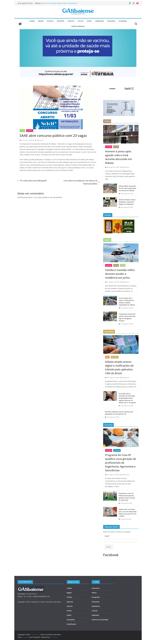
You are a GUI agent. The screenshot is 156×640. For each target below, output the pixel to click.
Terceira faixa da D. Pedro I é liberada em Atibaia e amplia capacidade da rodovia (127, 301)
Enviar (108, 547)
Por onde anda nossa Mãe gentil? (33, 180)
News (107, 357)
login (36, 197)
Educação (111, 21)
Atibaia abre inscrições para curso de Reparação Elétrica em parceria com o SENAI (127, 512)
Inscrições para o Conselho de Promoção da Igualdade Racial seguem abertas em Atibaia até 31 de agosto (127, 398)
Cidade (32, 21)
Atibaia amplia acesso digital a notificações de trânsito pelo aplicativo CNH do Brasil (119, 367)
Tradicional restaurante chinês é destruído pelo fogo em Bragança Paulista (127, 317)
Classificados (71, 624)
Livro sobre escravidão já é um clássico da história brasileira (80, 182)
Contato (95, 611)
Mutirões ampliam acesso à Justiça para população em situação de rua (119, 413)
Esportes (60, 21)
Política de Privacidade (100, 620)
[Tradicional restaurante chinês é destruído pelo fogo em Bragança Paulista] (110, 319)
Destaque (29, 130)
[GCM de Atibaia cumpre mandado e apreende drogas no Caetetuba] (110, 203)
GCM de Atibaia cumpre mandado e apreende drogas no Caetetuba (127, 202)
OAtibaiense (40, 140)
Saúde (89, 21)
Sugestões (95, 615)
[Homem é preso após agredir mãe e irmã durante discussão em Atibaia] (120, 134)
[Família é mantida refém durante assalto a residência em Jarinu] (120, 252)
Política (50, 21)
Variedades (99, 21)
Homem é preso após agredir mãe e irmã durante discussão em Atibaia (118, 157)
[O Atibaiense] (20, 23)
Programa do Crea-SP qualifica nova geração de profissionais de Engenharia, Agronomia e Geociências (120, 462)
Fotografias (96, 597)
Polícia (80, 21)
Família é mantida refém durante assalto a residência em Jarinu (120, 273)
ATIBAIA (120, 88)
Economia (123, 21)
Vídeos (94, 593)
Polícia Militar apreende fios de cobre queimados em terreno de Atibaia (127, 188)
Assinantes (96, 588)
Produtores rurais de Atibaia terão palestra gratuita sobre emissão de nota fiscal (127, 496)
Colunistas (95, 602)
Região (41, 21)
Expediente (96, 606)
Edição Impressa (78, 26)
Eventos (71, 21)
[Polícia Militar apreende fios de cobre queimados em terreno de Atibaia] (110, 190)
